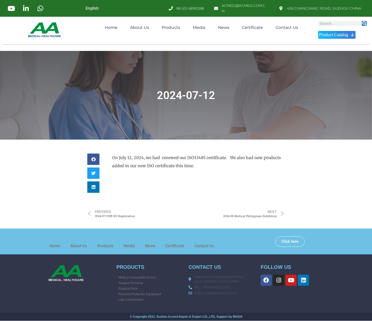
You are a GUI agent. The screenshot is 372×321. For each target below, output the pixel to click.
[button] (93, 159)
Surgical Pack (127, 288)
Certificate (252, 27)
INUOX (237, 316)
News (223, 27)
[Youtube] (291, 280)
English (92, 8)
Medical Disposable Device (137, 277)
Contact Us (287, 27)
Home (111, 27)
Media (199, 27)
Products (171, 27)
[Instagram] (278, 280)
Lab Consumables (131, 299)
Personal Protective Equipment (139, 294)
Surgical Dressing (130, 283)
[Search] (364, 23)
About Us (139, 27)
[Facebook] (266, 280)
